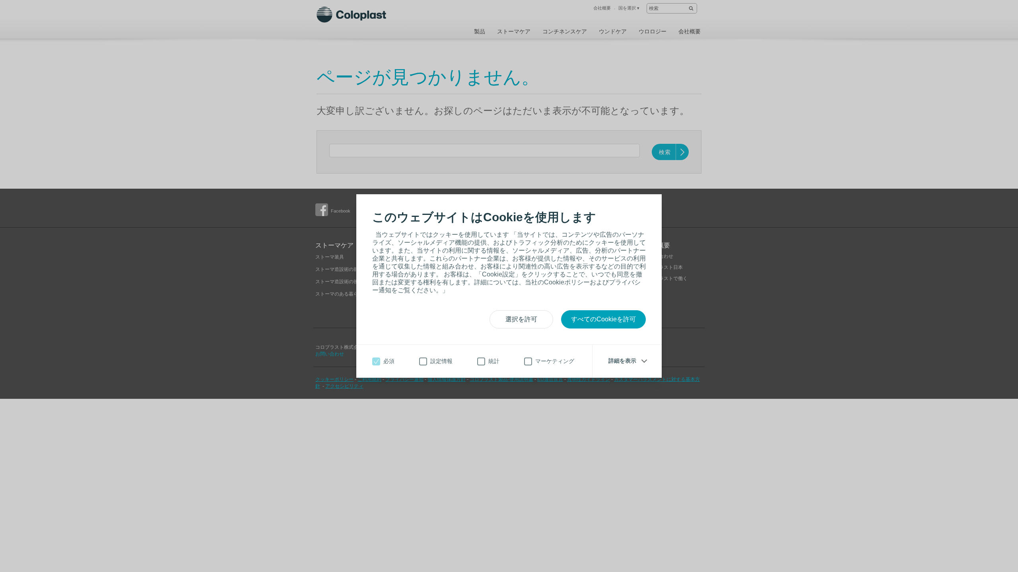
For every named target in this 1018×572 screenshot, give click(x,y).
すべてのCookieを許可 (603, 319)
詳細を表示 (622, 361)
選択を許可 (521, 319)
